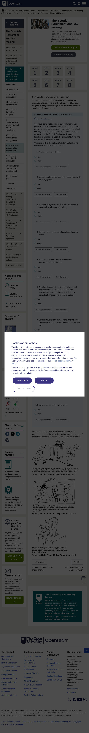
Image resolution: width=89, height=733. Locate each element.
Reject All (44, 380)
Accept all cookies (22, 380)
